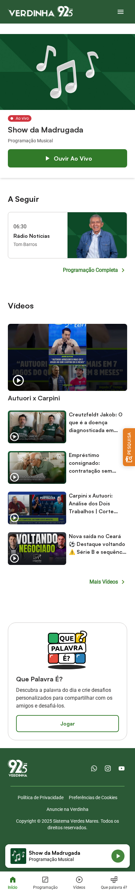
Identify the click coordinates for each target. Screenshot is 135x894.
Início (12, 887)
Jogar (67, 723)
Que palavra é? (114, 887)
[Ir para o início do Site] (40, 12)
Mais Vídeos (103, 582)
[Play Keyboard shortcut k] (118, 856)
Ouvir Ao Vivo (73, 158)
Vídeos (79, 887)
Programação (45, 887)
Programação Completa (90, 270)
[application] (67, 856)
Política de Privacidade (41, 797)
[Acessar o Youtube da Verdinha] (121, 768)
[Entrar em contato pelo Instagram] (107, 768)
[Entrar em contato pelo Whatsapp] (94, 768)
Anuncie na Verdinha (67, 809)
